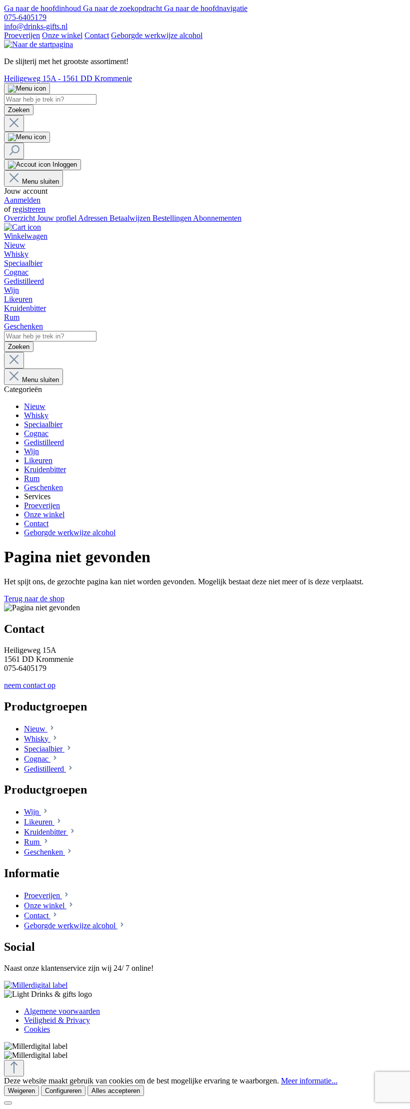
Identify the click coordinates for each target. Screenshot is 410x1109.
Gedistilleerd (45, 769)
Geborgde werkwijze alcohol (156, 35)
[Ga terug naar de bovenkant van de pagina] (14, 1068)
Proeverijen (22, 35)
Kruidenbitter (46, 832)
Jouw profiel (57, 218)
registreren (29, 209)
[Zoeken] (14, 151)
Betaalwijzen (131, 218)
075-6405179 (25, 17)
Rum (33, 842)
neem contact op (30, 685)
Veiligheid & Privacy (57, 1020)
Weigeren (21, 1090)
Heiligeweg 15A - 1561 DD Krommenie (68, 78)
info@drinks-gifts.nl (36, 26)
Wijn (32, 812)
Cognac (37, 759)
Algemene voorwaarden (62, 1011)
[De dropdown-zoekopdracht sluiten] (14, 123)
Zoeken (19, 110)
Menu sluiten (40, 181)
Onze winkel (62, 35)
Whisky (37, 738)
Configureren (63, 1090)
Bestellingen (172, 218)
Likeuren (39, 822)
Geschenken (44, 852)
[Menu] (27, 88)
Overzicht (20, 218)
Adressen (94, 218)
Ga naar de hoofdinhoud (43, 8)
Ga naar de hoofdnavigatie (206, 8)
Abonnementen (217, 218)
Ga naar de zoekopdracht (123, 8)
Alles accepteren (116, 1090)
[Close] (8, 1102)
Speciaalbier (44, 749)
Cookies (37, 1029)
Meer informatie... (309, 1080)
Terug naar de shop (34, 598)
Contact (96, 35)
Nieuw (36, 728)
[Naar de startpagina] (38, 44)
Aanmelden (22, 200)
